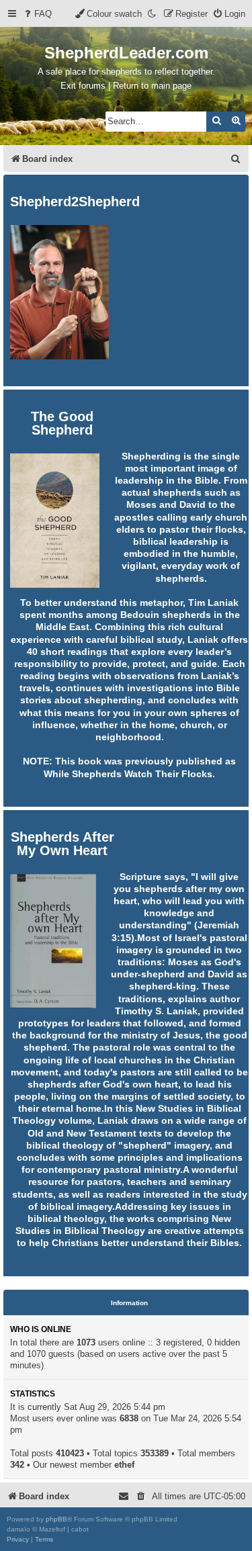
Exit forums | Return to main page (126, 86)
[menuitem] (37, 14)
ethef (124, 1465)
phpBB (56, 1519)
